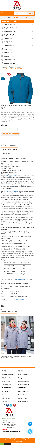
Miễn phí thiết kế (22, 394)
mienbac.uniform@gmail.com (11, 431)
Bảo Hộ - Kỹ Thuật (9, 42)
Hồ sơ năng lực (6, 391)
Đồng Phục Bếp (8, 38)
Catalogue (4, 394)
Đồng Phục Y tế (8, 49)
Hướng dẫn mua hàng (24, 374)
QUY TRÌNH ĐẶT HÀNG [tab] (9, 149)
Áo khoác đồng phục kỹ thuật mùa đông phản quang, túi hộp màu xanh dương (17, 357)
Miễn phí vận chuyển (23, 398)
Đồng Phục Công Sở (9, 35)
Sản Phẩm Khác (8, 52)
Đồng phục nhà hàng (9, 63)
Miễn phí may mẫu (23, 391)
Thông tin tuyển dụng (7, 374)
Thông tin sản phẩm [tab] (9, 145)
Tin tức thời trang (6, 381)
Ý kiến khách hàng (6, 384)
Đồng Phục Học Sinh (9, 59)
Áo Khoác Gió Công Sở (15, 67)
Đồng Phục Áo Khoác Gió (10, 28)
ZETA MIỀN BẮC (6, 401)
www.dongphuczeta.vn (17, 299)
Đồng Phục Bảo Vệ (9, 45)
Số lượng (4, 125)
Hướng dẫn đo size (23, 378)
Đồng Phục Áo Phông (9, 24)
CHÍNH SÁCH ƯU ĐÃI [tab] (8, 154)
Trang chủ (4, 67)
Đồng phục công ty (9, 56)
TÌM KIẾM (30, 13)
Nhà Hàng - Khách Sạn (10, 31)
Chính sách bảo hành (23, 401)
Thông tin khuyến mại (7, 378)
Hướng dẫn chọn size (23, 381)
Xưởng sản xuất (6, 398)
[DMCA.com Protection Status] (5, 444)
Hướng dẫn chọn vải (23, 384)
